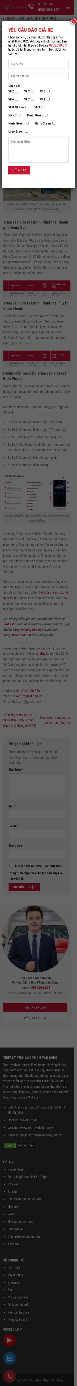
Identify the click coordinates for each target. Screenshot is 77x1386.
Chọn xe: (14, 86)
